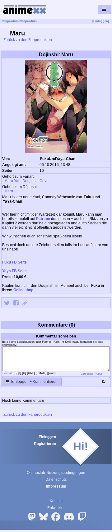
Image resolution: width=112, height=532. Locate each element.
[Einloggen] (100, 21)
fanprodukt (28, 21)
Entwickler (56, 508)
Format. (7, 373)
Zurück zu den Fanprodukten (27, 40)
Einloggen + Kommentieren (34, 381)
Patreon (43, 219)
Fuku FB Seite (14, 262)
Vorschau (87, 373)
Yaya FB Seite (14, 271)
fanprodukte (11, 21)
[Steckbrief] (79, 159)
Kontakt (56, 501)
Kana (99, 373)
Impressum (56, 486)
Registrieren (45, 444)
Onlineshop (23, 290)
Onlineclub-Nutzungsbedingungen (56, 472)
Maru (8, 191)
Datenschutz (56, 479)
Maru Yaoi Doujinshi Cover (26, 181)
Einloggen (47, 437)
